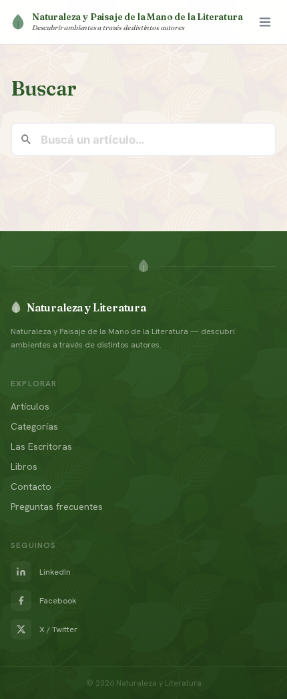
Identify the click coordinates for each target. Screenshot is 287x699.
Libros (24, 466)
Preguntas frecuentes (57, 507)
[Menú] (265, 22)
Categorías (34, 426)
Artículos (30, 406)
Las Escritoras (41, 446)
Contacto (31, 486)
